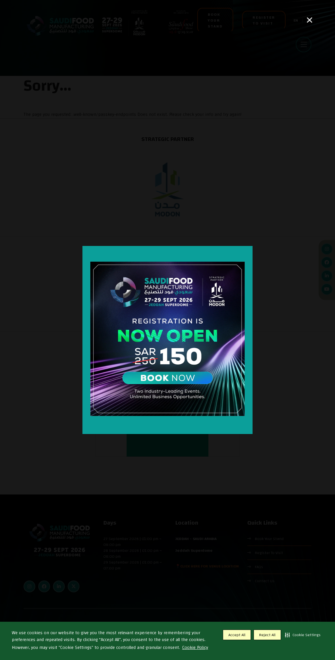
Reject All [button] (267, 634)
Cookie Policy (195, 647)
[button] (303, 635)
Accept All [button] (236, 634)
